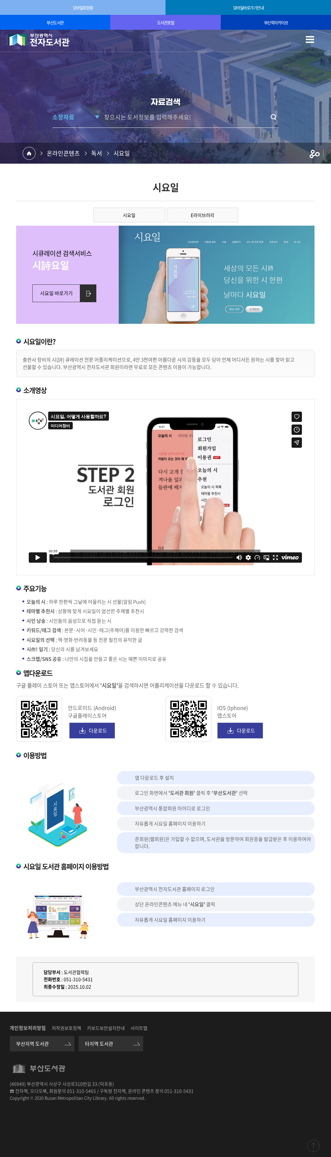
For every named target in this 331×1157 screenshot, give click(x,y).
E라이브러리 (202, 215)
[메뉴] (313, 43)
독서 (96, 153)
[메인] (38, 40)
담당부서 (52, 972)
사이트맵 (139, 1028)
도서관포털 (165, 22)
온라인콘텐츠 (63, 153)
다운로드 (98, 730)
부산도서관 (55, 22)
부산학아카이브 (276, 22)
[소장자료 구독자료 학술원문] (76, 117)
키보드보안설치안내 (106, 1028)
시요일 (121, 153)
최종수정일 (54, 986)
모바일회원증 (83, 8)
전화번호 (52, 979)
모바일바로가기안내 (248, 8)
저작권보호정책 (66, 1028)
